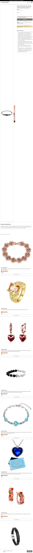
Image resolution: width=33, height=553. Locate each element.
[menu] (1, 2)
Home (1, 4)
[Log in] (29, 2)
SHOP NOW (22, 0)
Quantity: (18, 12)
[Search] (27, 2)
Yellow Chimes (4, 267)
